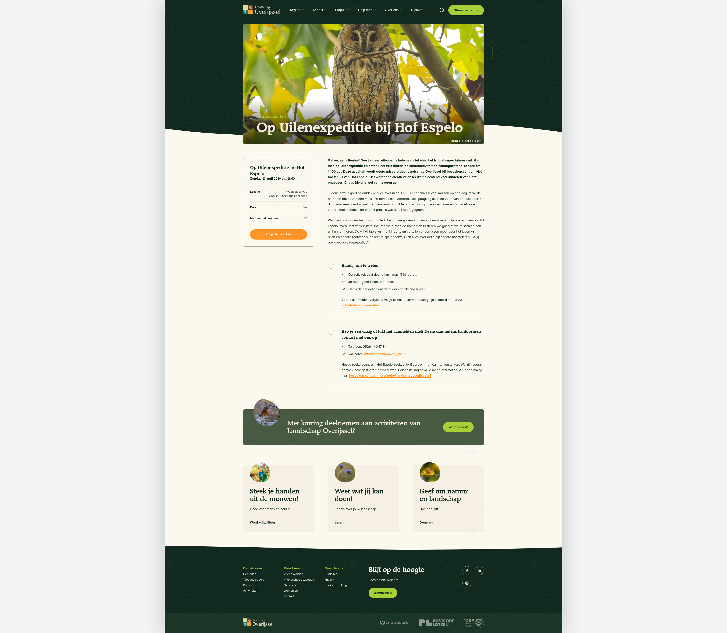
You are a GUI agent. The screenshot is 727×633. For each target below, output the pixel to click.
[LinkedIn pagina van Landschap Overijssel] (479, 570)
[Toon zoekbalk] (442, 10)
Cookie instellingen (337, 585)
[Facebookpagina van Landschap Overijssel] (466, 570)
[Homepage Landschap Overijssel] (262, 10)
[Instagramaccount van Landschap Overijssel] (466, 583)
